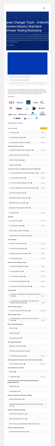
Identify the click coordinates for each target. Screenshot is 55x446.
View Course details (9, 45)
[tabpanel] (27, 106)
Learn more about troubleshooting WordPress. (20, 80)
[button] (44, 8)
